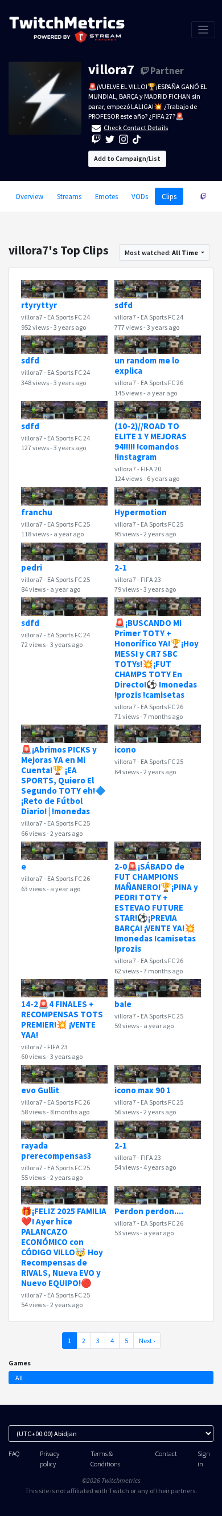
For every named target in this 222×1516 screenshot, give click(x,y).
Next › (147, 1340)
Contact (166, 1453)
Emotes (106, 196)
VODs (139, 196)
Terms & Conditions (105, 1458)
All (19, 1377)
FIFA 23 (151, 579)
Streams (69, 196)
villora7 (111, 69)
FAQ (14, 1453)
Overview (29, 196)
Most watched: (161, 252)
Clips (169, 196)
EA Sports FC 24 (68, 317)
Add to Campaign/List (127, 158)
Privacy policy (49, 1458)
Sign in (204, 1458)
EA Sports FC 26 (162, 382)
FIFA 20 (151, 468)
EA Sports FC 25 (68, 524)
